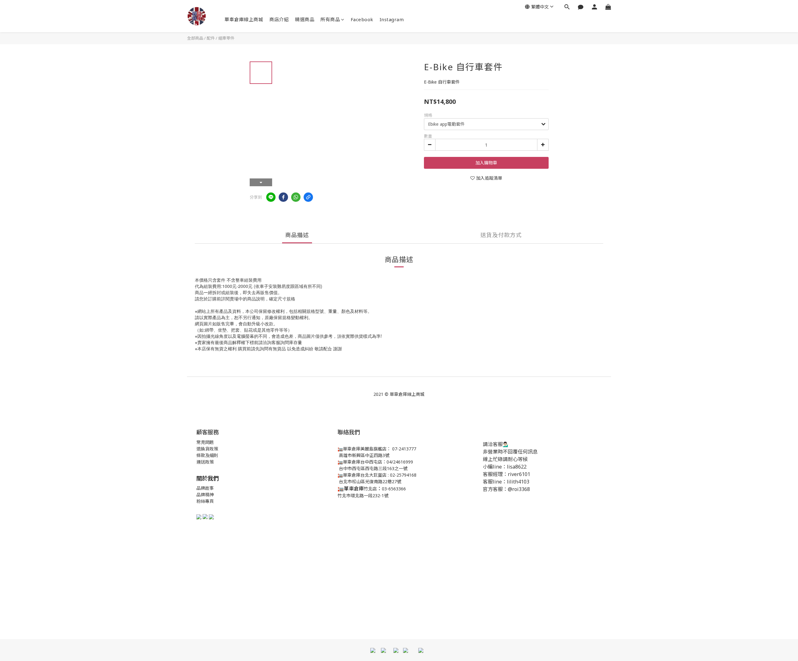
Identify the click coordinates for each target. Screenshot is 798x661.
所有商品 (330, 19)
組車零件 (226, 38)
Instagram (392, 19)
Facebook (362, 19)
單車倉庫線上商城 (243, 19)
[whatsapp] (295, 197)
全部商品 (195, 38)
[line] (271, 197)
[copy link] (308, 197)
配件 (211, 38)
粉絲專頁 (205, 501)
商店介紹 (279, 19)
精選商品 (304, 19)
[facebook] (283, 197)
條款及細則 (207, 455)
